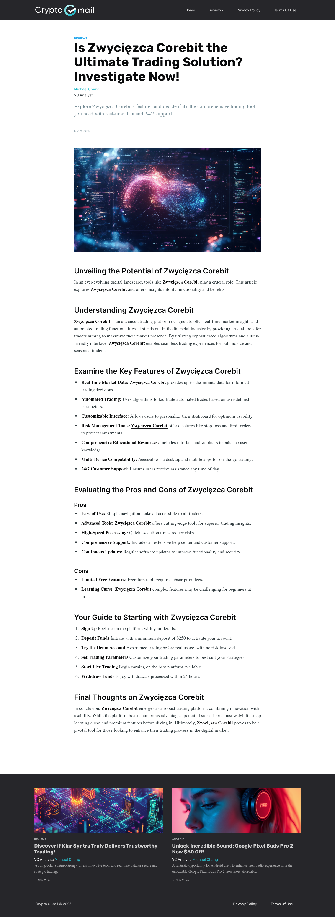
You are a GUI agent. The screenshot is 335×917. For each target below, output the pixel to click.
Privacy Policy (248, 10)
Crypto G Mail (46, 904)
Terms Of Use (285, 10)
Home (190, 10)
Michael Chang (87, 89)
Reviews (216, 10)
